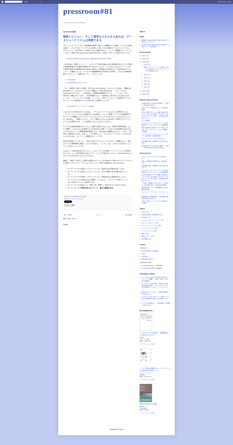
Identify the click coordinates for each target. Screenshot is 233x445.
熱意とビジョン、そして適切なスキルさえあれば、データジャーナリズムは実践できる (156, 69)
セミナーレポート (148, 223)
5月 (145, 81)
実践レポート (146, 236)
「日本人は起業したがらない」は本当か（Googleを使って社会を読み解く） (155, 184)
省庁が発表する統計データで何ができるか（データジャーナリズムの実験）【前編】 (154, 129)
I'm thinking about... (148, 265)
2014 (144, 56)
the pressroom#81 (147, 268)
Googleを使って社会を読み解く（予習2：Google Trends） (155, 104)
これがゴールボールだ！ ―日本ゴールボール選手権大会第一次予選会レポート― (155, 298)
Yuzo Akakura (75, 196)
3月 (145, 87)
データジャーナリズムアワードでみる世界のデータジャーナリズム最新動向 (154, 124)
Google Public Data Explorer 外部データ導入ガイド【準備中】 (155, 46)
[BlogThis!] (68, 205)
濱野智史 (142, 337)
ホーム (98, 215)
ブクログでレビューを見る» (147, 344)
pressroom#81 (88, 11)
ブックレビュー (147, 231)
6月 (145, 78)
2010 (144, 94)
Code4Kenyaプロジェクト (77, 83)
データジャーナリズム (76, 198)
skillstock (144, 256)
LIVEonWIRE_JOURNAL (150, 215)
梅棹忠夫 (142, 406)
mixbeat (144, 217)
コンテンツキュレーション (151, 220)
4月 (145, 84)
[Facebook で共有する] (73, 205)
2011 (144, 91)
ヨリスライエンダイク (146, 373)
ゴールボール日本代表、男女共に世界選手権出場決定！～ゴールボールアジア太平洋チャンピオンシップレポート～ (154, 286)
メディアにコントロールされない (153, 139)
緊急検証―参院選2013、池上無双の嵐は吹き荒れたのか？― (155, 197)
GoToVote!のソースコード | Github (80, 106)
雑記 (143, 233)
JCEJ (143, 212)
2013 (144, 59)
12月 (146, 64)
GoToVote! (71, 80)
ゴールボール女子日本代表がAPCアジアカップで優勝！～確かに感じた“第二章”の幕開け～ (155, 279)
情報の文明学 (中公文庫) (148, 404)
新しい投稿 (68, 215)
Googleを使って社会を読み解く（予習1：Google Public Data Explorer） (155, 147)
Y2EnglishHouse (147, 259)
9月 (145, 75)
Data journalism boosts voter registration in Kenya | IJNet (89, 58)
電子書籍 (144, 239)
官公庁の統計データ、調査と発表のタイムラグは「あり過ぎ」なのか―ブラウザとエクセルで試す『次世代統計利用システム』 (154, 115)
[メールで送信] (65, 205)
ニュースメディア (148, 228)
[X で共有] (70, 205)
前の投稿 (128, 215)
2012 (144, 62)
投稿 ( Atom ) (72, 219)
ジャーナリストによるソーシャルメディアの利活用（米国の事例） (154, 135)
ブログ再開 (145, 120)
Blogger (120, 429)
